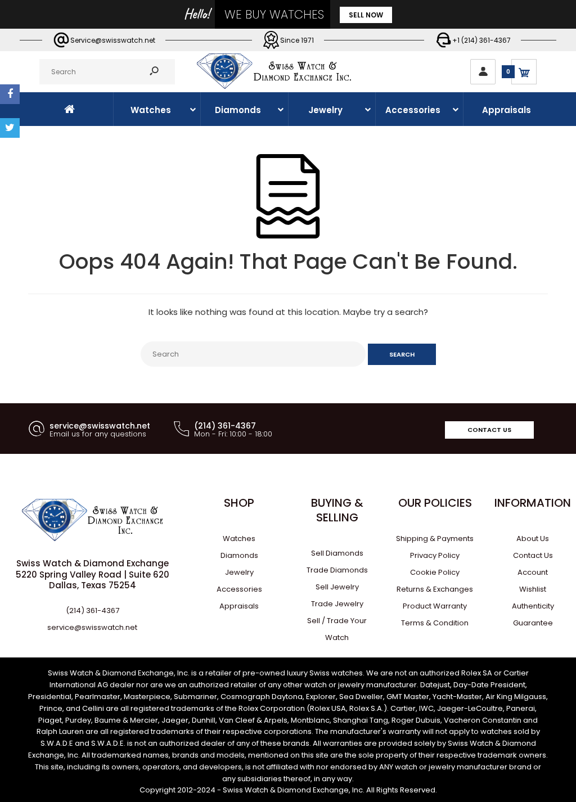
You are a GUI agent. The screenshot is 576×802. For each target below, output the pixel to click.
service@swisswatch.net (92, 627)
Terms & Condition (435, 623)
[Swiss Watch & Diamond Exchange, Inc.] (273, 86)
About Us (532, 538)
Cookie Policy (435, 572)
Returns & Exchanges (435, 589)
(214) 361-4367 (92, 610)
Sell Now (366, 15)
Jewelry (239, 572)
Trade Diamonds (337, 570)
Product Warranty (435, 606)
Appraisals (239, 606)
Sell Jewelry (337, 587)
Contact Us (489, 429)
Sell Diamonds (337, 553)
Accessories (239, 589)
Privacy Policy (435, 555)
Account (533, 572)
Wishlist (532, 589)
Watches (239, 538)
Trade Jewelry (337, 603)
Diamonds (239, 555)
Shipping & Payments (435, 538)
